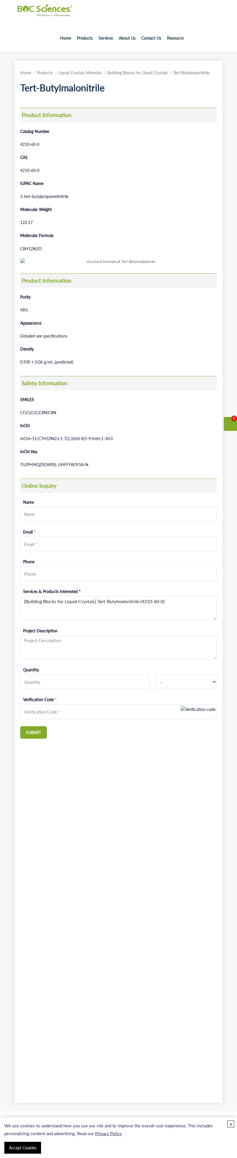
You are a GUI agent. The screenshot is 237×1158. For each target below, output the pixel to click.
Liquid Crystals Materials (80, 72)
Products (85, 38)
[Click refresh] (198, 712)
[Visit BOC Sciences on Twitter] (209, 38)
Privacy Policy (108, 1133)
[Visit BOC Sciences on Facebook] (201, 38)
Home (65, 38)
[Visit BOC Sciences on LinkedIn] (217, 38)
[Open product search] (191, 38)
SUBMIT (33, 732)
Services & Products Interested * (52, 591)
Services (106, 38)
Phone (28, 561)
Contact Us (151, 38)
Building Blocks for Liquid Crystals (138, 72)
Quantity (31, 669)
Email (29, 531)
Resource (175, 38)
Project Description (40, 630)
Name (28, 502)
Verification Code (40, 699)
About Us (127, 38)
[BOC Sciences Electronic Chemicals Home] (44, 14)
